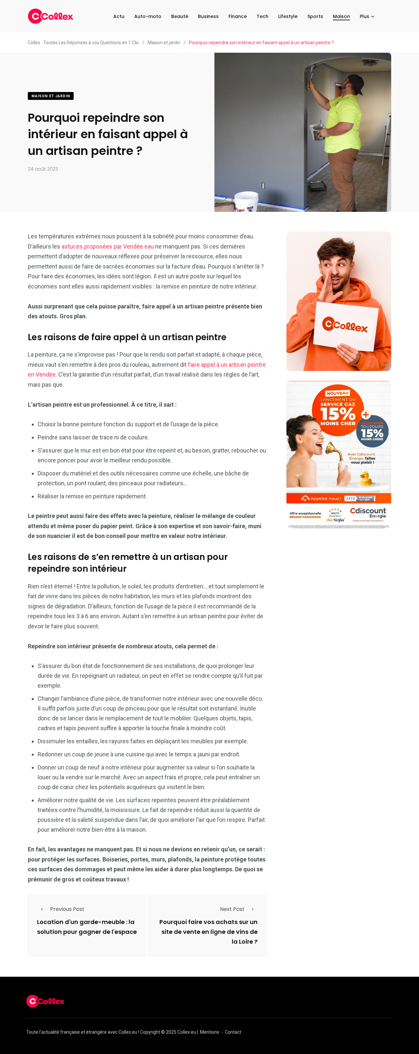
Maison (341, 16)
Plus (364, 16)
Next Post (232, 909)
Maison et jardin (50, 96)
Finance (237, 16)
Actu (118, 16)
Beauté (179, 16)
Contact (233, 1032)
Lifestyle (288, 16)
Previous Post (67, 909)
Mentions (209, 1032)
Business (208, 16)
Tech (262, 16)
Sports (315, 16)
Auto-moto (147, 16)
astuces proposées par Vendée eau (108, 246)
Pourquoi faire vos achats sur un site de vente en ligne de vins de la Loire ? (208, 932)
